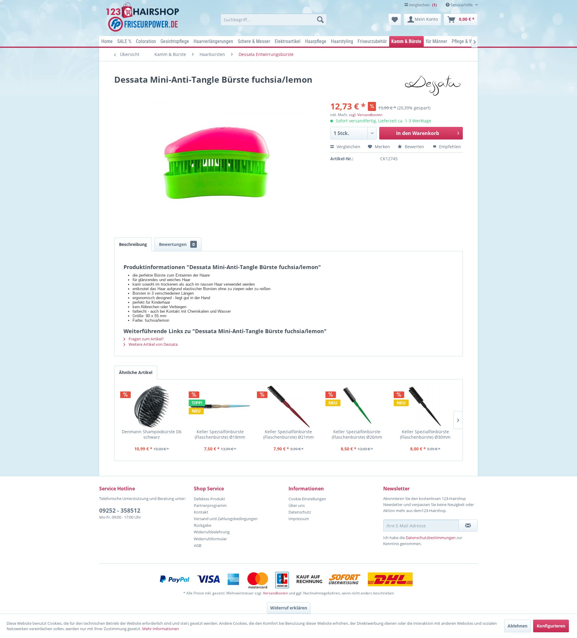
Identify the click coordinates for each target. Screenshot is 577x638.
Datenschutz (299, 512)
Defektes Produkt (209, 499)
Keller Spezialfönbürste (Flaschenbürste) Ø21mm (288, 434)
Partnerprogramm (210, 505)
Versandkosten (275, 593)
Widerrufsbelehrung (212, 532)
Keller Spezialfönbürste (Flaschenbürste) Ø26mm (357, 434)
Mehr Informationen (160, 628)
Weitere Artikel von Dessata (153, 344)
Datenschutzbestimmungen (431, 537)
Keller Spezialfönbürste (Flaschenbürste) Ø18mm (220, 434)
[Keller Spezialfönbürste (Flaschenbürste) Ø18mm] (220, 406)
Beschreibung (133, 244)
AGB (197, 545)
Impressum (298, 518)
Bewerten (414, 146)
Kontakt (201, 512)
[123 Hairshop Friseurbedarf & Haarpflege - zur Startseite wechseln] (143, 17)
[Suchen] (320, 20)
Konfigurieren (551, 626)
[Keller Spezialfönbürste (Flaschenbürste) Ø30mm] (425, 406)
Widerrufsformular (210, 538)
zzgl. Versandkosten (365, 114)
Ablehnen (517, 626)
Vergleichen (347, 146)
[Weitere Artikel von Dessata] (432, 85)
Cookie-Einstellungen (307, 499)
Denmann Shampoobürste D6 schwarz (152, 434)
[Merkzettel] (394, 20)
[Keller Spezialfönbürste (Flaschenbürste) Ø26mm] (357, 406)
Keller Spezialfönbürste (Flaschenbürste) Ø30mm (425, 434)
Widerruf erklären (288, 608)
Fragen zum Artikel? (146, 339)
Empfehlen (449, 146)
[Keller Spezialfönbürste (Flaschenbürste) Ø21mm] (288, 406)
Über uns (296, 505)
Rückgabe (202, 525)
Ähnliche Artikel (135, 372)
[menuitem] (274, 20)
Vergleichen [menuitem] (422, 5)
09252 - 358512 (119, 510)
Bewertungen (177, 244)
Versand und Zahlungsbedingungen (226, 518)
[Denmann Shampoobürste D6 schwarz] (152, 406)
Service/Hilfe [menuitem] (462, 5)
